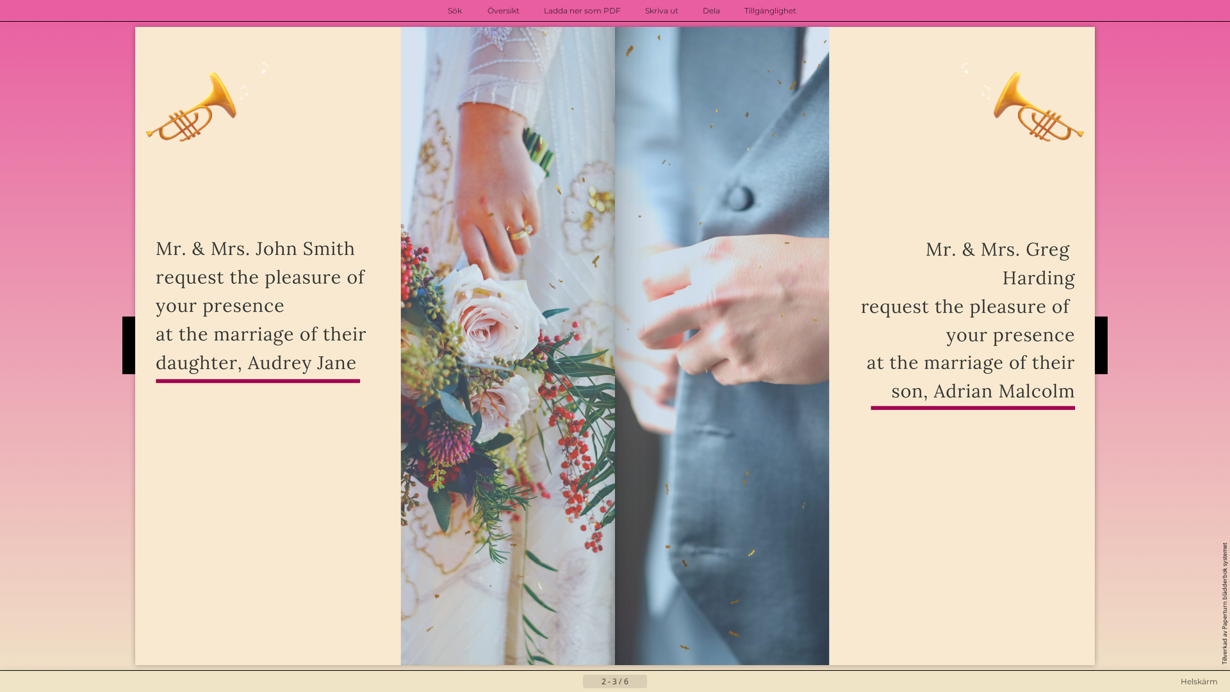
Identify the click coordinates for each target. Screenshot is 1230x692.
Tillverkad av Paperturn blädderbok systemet (1224, 603)
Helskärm (1199, 681)
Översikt (504, 10)
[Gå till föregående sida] (572, 681)
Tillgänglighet (770, 10)
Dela (711, 10)
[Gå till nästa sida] (657, 681)
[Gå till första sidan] (552, 681)
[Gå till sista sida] (678, 681)
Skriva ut (661, 10)
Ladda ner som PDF (582, 10)
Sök (455, 10)
